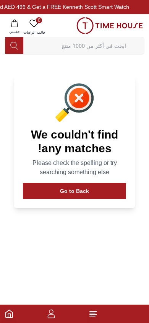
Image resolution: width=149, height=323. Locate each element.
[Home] (9, 313)
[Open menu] (93, 313)
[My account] (51, 313)
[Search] (14, 45)
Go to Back (74, 191)
